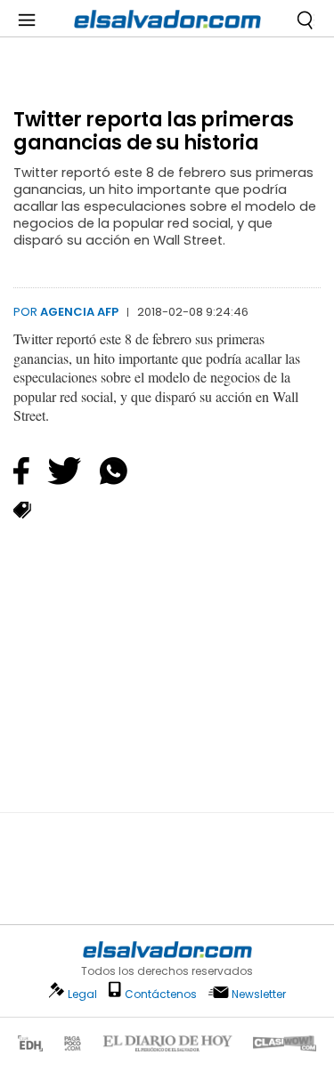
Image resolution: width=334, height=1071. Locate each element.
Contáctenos (161, 994)
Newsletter (259, 994)
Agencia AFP (79, 311)
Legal (82, 994)
